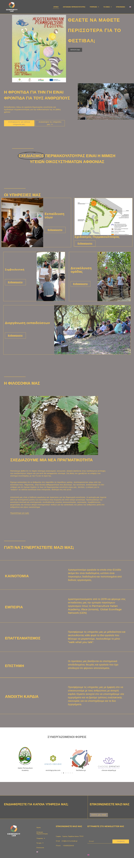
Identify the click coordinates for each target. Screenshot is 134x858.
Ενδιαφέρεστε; (55, 230)
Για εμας (106, 7)
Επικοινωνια (120, 7)
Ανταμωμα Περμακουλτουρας (74, 7)
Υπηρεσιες (93, 7)
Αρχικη (55, 7)
